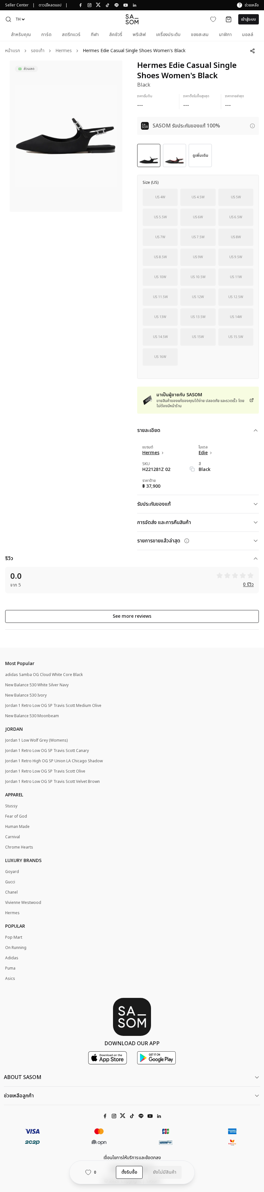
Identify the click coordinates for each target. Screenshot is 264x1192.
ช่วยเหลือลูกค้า (19, 1096)
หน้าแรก (12, 51)
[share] (252, 50)
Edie (203, 453)
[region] (66, 136)
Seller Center (17, 5)
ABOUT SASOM (22, 1077)
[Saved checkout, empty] (228, 19)
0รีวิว (248, 584)
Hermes (63, 51)
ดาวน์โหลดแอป (50, 5)
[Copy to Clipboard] (192, 469)
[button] (8, 19)
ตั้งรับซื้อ (129, 1172)
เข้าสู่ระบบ (248, 19)
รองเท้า (37, 51)
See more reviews (132, 616)
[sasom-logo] (132, 19)
